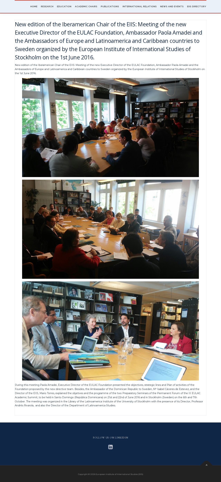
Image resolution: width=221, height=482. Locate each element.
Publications (110, 6)
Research (47, 6)
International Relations (140, 6)
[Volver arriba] (206, 465)
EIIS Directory (196, 6)
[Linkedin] (110, 447)
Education (64, 6)
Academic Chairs (86, 6)
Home (33, 6)
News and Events (172, 6)
